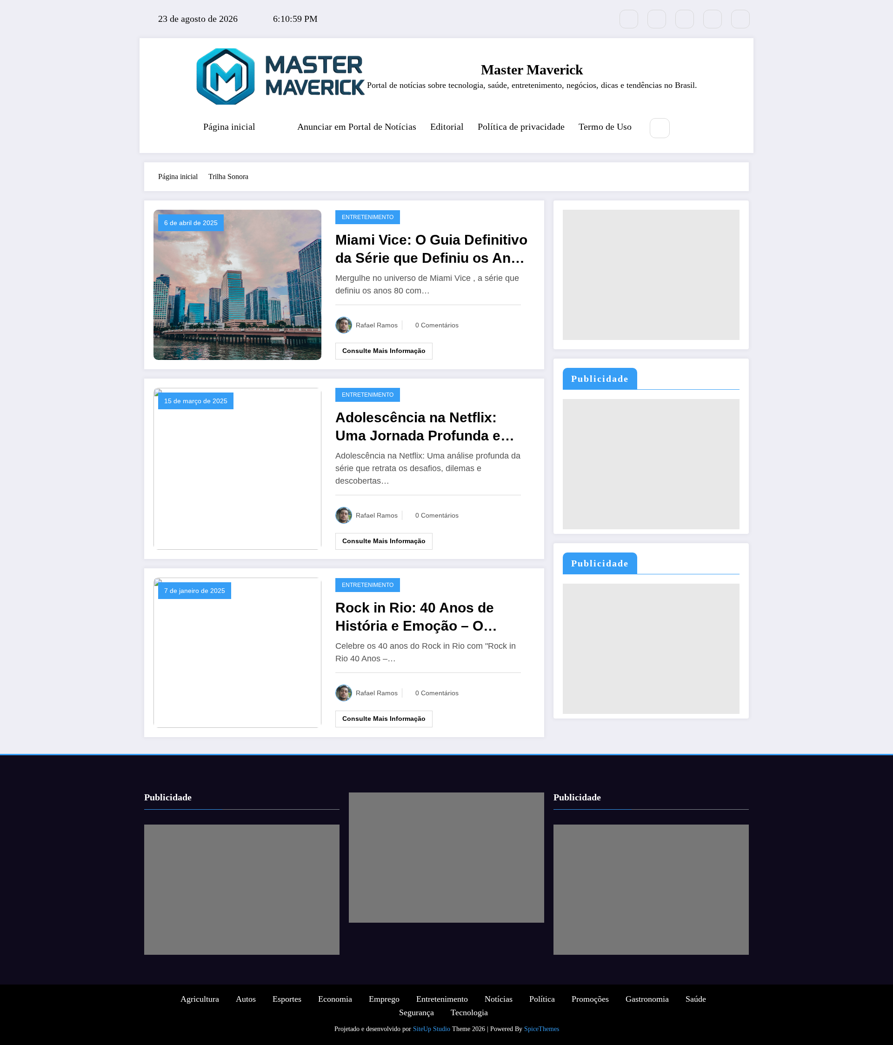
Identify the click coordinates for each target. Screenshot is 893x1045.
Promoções (590, 999)
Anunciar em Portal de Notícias (356, 126)
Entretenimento (367, 217)
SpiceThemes (541, 1028)
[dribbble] (684, 19)
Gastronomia (647, 999)
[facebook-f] (656, 19)
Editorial (447, 126)
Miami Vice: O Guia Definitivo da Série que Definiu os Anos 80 (431, 249)
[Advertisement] (651, 275)
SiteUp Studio (431, 1028)
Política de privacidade (521, 126)
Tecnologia (469, 1012)
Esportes (287, 999)
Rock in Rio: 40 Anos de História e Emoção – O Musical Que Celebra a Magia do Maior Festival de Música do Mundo (431, 617)
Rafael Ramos (377, 325)
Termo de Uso (605, 126)
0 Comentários (437, 325)
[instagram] (712, 19)
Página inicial (229, 126)
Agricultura (199, 999)
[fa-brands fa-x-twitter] (629, 19)
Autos (246, 999)
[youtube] (740, 19)
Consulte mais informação (384, 350)
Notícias (499, 999)
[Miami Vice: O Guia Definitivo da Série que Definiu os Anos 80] (237, 284)
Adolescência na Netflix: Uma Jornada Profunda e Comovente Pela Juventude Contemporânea (426, 427)
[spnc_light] (687, 129)
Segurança (416, 1012)
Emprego (384, 999)
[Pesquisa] (660, 128)
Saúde (696, 999)
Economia (335, 999)
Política (542, 999)
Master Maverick (532, 69)
